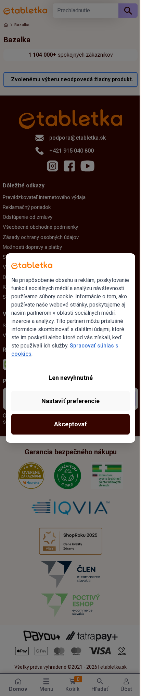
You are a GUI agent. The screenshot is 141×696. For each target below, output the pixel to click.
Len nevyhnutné (71, 377)
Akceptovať (70, 424)
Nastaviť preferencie (70, 400)
